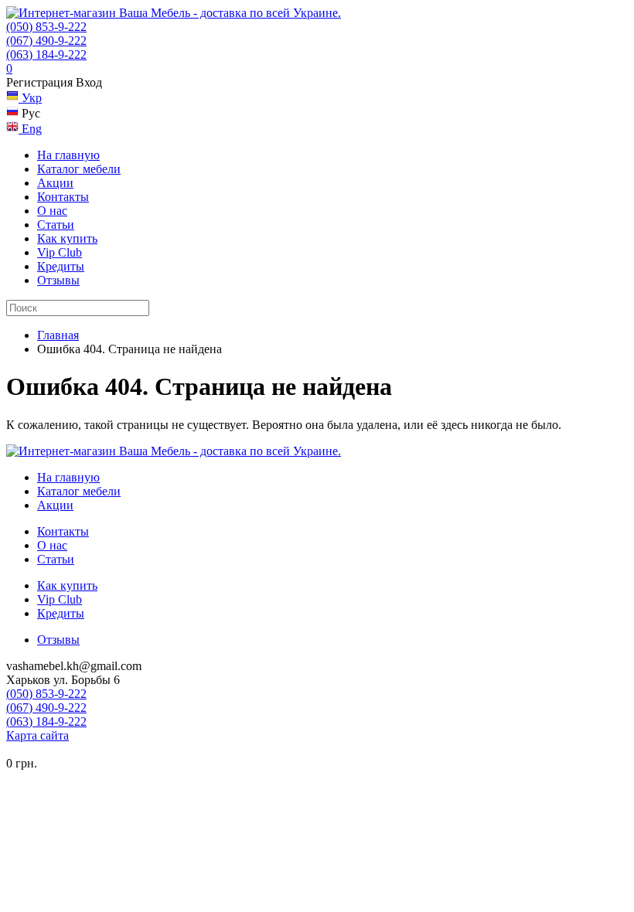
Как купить (67, 238)
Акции (55, 182)
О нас (52, 210)
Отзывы (58, 280)
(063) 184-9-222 (46, 54)
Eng (30, 128)
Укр (30, 97)
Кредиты (60, 266)
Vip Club (59, 252)
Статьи (55, 224)
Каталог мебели (79, 168)
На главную (68, 155)
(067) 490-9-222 (46, 40)
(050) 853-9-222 (46, 26)
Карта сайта (37, 735)
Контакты (63, 196)
